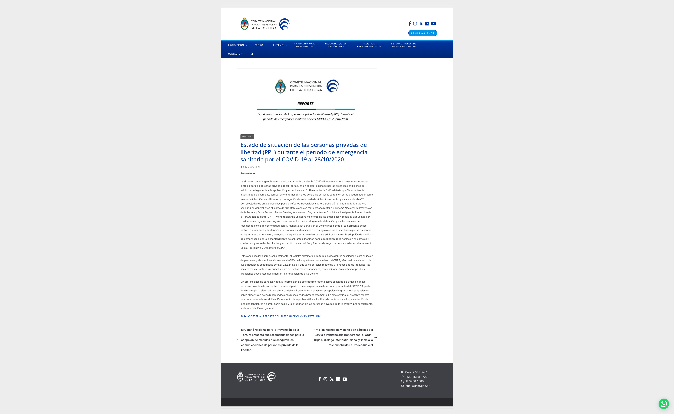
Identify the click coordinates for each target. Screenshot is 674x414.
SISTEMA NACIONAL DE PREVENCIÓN (304, 45)
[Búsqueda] (252, 53)
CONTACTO (234, 54)
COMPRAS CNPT (423, 33)
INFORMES (278, 45)
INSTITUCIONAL (236, 45)
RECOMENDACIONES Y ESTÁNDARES (336, 45)
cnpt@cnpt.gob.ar (417, 385)
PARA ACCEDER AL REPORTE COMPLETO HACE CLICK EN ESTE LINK (280, 316)
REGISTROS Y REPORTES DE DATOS (369, 45)
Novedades (247, 137)
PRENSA (259, 45)
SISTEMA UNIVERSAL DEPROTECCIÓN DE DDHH (403, 45)
